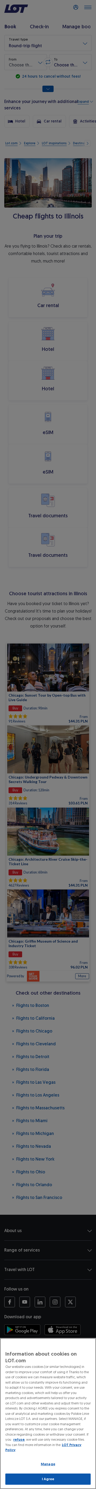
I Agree (48, 1479)
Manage (48, 1464)
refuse (19, 1440)
